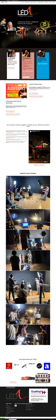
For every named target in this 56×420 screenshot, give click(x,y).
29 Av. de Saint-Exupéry (29, 406)
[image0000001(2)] (28, 270)
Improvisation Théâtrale (10, 410)
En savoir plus (25, 77)
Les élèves (46, 2)
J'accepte (10, 419)
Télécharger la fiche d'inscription (36, 96)
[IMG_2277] (28, 208)
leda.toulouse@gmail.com (29, 409)
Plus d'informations (33, 93)
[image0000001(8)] (28, 344)
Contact (53, 2)
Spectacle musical (9, 409)
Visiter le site (12, 382)
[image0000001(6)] (28, 229)
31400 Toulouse (28, 407)
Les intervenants (40, 2)
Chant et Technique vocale (10, 411)
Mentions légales (8, 417)
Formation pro (27, 2)
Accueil (22, 2)
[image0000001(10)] (28, 324)
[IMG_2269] (28, 303)
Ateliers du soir (33, 2)
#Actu (50, 2)
